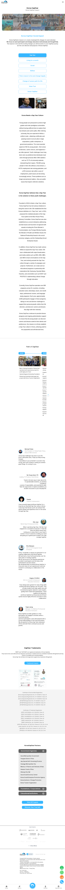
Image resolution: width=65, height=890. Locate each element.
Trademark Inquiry (32, 663)
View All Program (32, 802)
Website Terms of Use (24, 868)
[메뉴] (63, 2)
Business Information (40, 854)
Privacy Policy (32, 868)
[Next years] (48, 394)
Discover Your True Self (32, 807)
